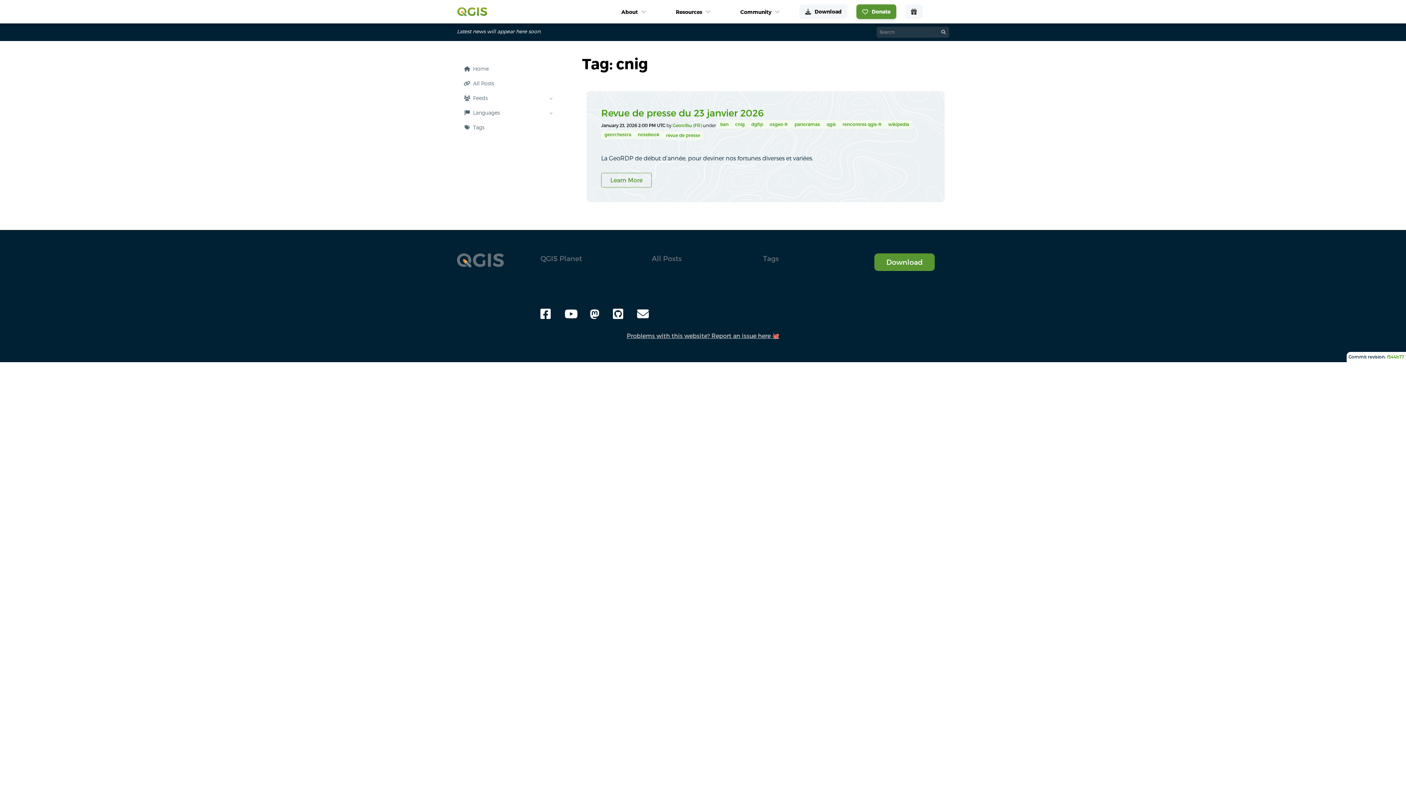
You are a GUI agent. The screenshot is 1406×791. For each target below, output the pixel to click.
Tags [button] (771, 258)
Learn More (626, 180)
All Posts (667, 258)
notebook (648, 134)
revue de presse (683, 135)
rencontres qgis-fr (862, 124)
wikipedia (898, 124)
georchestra (618, 134)
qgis (831, 124)
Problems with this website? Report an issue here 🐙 (703, 336)
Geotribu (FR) (688, 125)
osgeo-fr (779, 124)
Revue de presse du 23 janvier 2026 (682, 113)
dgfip (757, 124)
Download (904, 262)
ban (724, 124)
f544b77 (1395, 356)
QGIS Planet (561, 258)
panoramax (807, 124)
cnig (740, 124)
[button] (506, 127)
